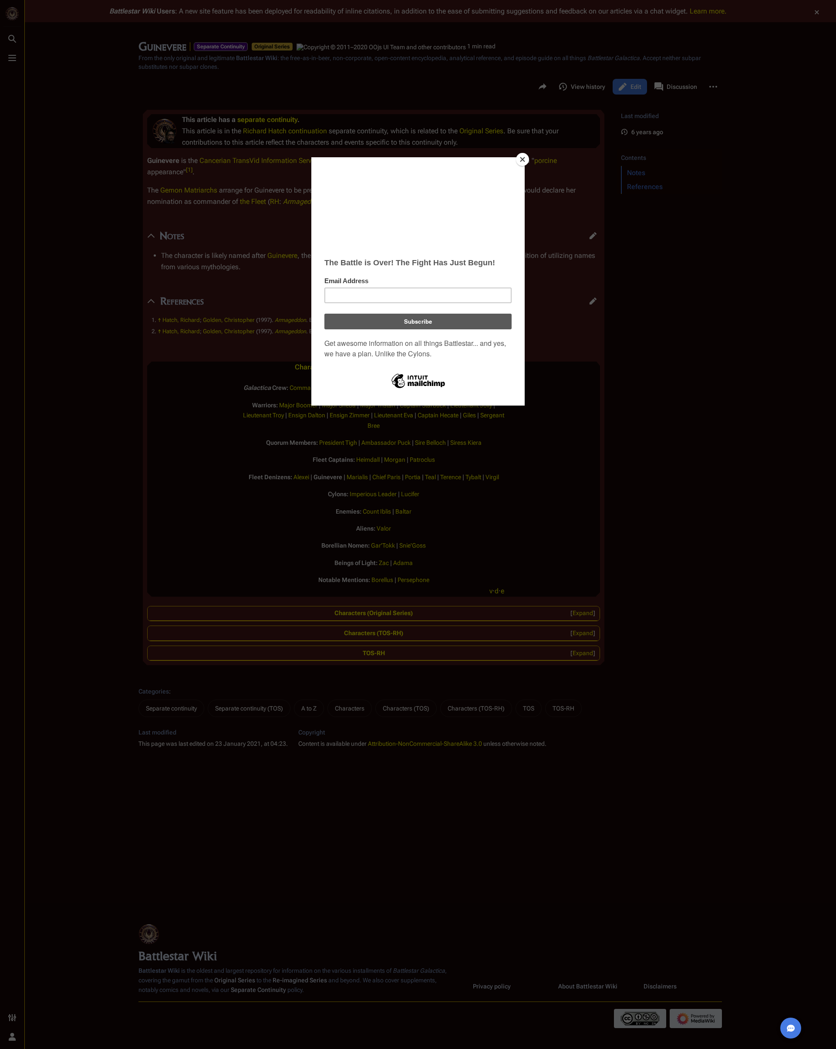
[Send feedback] (790, 1028)
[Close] (522, 159)
